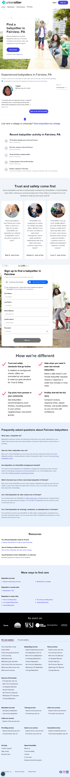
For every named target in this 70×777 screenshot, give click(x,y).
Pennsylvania (20, 7)
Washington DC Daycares (11, 696)
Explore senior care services (34, 731)
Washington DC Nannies (56, 667)
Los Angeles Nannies (55, 658)
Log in (55, 2)
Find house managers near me (58, 734)
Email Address (9, 311)
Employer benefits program (33, 760)
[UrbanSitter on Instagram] (63, 772)
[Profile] (8, 91)
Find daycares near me (10, 681)
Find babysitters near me (33, 653)
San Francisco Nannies (55, 664)
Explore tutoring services (33, 711)
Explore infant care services (57, 711)
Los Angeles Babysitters (10, 602)
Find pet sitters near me (10, 734)
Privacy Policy (18, 289)
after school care (31, 498)
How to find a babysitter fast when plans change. (16, 550)
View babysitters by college (46, 123)
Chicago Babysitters (32, 670)
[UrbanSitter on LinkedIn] (67, 772)
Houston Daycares (8, 690)
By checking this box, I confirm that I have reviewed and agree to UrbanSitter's (25, 288)
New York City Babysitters (34, 656)
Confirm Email (8, 319)
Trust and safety (29, 751)
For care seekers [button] (7, 640)
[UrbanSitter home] (12, 2)
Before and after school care (10, 667)
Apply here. (20, 54)
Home (3, 7)
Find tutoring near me (32, 713)
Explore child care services (11, 721)
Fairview (30, 7)
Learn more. (43, 81)
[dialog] (3, 774)
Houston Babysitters (32, 661)
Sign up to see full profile (38, 111)
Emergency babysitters (10, 711)
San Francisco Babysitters (45, 600)
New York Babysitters (10, 600)
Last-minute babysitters (10, 713)
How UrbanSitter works (8, 647)
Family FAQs (5, 650)
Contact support (6, 748)
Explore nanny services (55, 650)
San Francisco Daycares (10, 693)
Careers (26, 754)
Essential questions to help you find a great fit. (15, 557)
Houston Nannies (53, 661)
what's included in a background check (21, 473)
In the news (28, 757)
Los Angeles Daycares (10, 687)
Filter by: (58, 85)
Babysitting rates (6, 658)
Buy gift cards (5, 754)
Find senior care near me (33, 734)
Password (7, 328)
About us (27, 748)
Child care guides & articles (10, 653)
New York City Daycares (10, 684)
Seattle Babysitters (43, 602)
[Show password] (47, 331)
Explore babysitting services (12, 581)
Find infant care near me (56, 713)
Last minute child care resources (11, 664)
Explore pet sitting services (11, 731)
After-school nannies (8, 670)
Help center (5, 751)
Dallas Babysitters (8, 605)
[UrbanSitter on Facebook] (60, 772)
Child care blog (6, 656)
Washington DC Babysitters (34, 667)
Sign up (63, 3)
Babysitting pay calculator (9, 661)
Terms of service (19, 772)
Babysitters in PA (8, 590)
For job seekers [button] (23, 640)
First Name (8, 293)
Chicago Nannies (53, 670)
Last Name (7, 302)
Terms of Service (28, 289)
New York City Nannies (55, 656)
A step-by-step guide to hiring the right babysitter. (17, 542)
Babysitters (10, 7)
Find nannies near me (55, 653)
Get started (13, 50)
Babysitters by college (44, 581)
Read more (5, 107)
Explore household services (57, 731)
